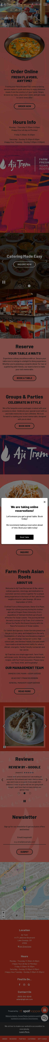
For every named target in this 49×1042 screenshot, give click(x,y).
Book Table (24, 537)
